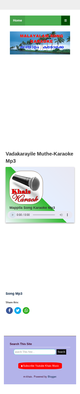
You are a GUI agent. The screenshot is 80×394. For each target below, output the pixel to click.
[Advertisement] (40, 102)
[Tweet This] (17, 310)
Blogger (52, 376)
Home (17, 20)
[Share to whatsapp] (26, 310)
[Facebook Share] (9, 310)
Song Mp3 (14, 294)
